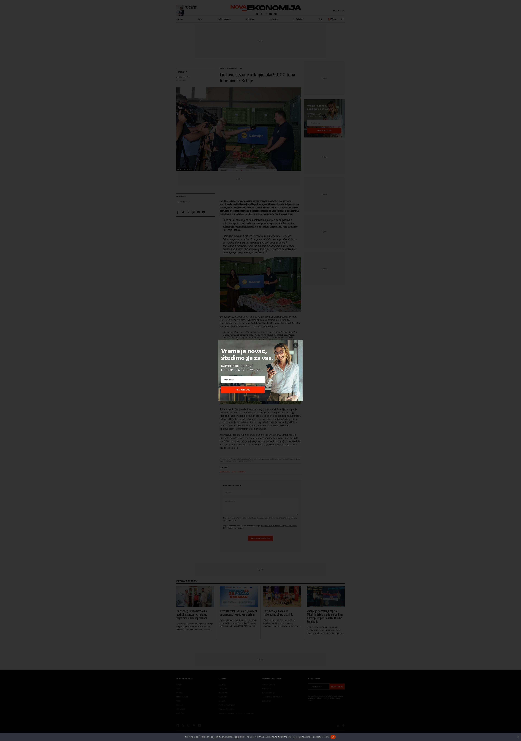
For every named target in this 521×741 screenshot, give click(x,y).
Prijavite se (243, 390)
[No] (517, 737)
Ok (333, 737)
